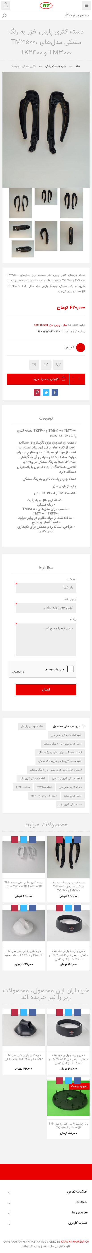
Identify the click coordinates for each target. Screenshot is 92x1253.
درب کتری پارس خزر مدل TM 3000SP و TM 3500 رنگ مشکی (24, 1057)
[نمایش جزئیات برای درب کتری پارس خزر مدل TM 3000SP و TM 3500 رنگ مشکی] (23, 1030)
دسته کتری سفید (73, 796)
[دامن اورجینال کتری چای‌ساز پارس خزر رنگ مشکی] (68, 926)
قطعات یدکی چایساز (32, 727)
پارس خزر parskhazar (47, 325)
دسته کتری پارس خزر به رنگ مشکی (63, 744)
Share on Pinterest (37, 392)
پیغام (73, 619)
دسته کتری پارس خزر (70, 787)
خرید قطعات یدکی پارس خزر (66, 735)
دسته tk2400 (23, 787)
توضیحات (46, 419)
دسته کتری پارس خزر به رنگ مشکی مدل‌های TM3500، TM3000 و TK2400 (68, 887)
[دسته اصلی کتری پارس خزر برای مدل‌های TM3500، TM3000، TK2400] (68, 857)
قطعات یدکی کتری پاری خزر (67, 779)
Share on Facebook (55, 392)
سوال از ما (46, 567)
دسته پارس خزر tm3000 (44, 796)
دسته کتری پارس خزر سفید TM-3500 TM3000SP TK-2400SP (23, 885)
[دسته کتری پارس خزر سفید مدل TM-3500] (23, 857)
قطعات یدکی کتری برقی (32, 779)
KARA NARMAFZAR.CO (75, 1242)
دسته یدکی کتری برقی (70, 805)
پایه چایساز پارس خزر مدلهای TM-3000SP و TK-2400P (68, 1126)
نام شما (71, 579)
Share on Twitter (46, 392)
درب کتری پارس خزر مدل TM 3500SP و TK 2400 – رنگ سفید (23, 953)
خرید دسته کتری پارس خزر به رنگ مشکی (60, 761)
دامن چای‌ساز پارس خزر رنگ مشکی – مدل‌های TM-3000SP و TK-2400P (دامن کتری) (68, 955)
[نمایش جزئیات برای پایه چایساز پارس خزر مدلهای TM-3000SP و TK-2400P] (68, 1098)
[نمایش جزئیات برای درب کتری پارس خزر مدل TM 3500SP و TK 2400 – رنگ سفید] (23, 926)
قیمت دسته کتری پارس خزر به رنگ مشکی (60, 753)
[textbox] (50, 15)
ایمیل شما (69, 599)
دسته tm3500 (44, 787)
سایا (65, 325)
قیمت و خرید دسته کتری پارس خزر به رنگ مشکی (56, 770)
